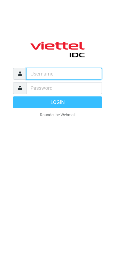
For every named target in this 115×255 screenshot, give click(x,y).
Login (58, 102)
